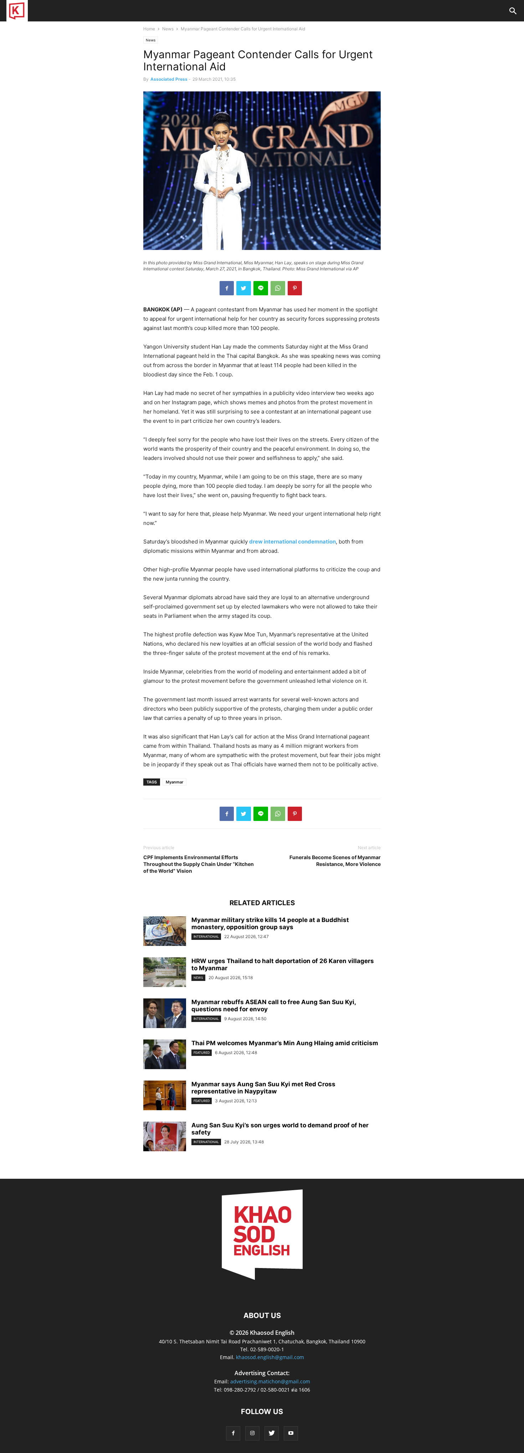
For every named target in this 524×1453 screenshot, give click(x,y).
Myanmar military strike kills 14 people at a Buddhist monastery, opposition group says (270, 923)
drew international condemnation (292, 541)
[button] (513, 12)
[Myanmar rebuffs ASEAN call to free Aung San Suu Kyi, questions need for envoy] (164, 1013)
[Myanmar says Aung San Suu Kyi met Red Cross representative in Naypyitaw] (164, 1095)
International (206, 936)
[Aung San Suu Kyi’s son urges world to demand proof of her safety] (164, 1136)
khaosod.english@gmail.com (270, 1357)
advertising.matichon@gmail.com (270, 1381)
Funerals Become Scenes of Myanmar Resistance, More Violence (335, 860)
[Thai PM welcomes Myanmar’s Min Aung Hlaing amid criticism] (164, 1054)
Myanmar (174, 782)
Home (149, 28)
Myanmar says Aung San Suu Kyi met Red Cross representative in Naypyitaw (263, 1088)
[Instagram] (252, 1433)
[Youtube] (291, 1433)
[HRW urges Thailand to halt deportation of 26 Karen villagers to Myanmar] (164, 972)
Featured (202, 1052)
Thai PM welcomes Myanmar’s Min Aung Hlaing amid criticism (284, 1043)
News (168, 28)
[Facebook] (233, 1433)
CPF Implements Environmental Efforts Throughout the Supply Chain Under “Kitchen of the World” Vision (198, 864)
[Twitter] (271, 1433)
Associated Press (168, 79)
